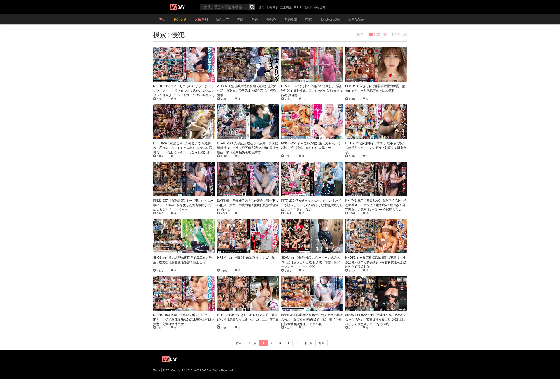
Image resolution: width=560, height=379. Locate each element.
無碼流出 (290, 19)
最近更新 (180, 19)
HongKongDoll (330, 19)
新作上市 (222, 19)
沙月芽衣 (272, 7)
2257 (166, 370)
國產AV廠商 (356, 19)
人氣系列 (201, 19)
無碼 (254, 19)
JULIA (297, 7)
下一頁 (308, 343)
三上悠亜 (286, 7)
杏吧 (308, 19)
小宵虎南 (319, 7)
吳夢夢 (307, 7)
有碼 (240, 19)
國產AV (271, 19)
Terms (156, 370)
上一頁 (252, 343)
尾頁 (321, 343)
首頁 (162, 19)
